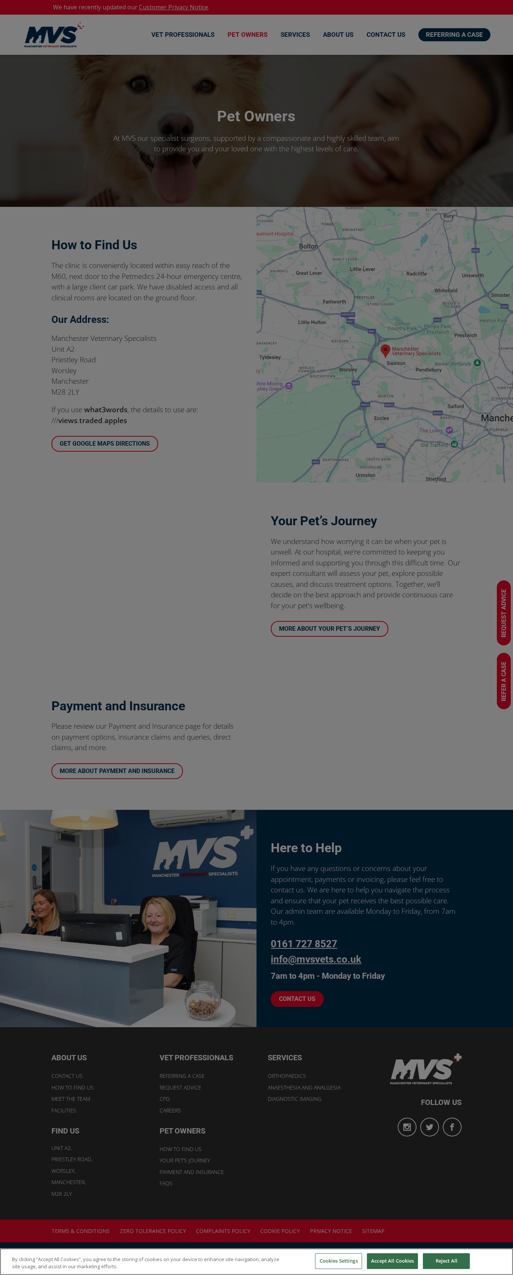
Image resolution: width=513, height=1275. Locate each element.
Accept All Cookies (392, 1260)
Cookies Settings (339, 1260)
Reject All (446, 1260)
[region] (256, 1261)
